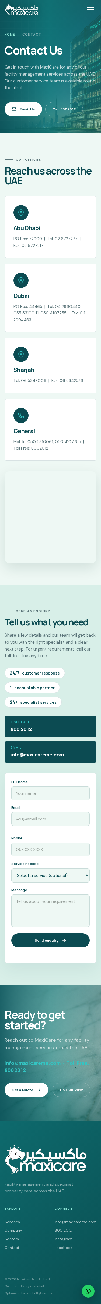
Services (12, 1221)
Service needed (25, 863)
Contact (12, 1247)
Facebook (63, 1247)
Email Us (27, 109)
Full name (19, 781)
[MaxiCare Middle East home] (22, 10)
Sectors (12, 1238)
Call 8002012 (64, 109)
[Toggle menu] (90, 10)
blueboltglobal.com (40, 1293)
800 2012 (63, 1230)
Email (15, 807)
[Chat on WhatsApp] (88, 1291)
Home (10, 34)
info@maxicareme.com (75, 1221)
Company (13, 1230)
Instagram (63, 1238)
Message (19, 889)
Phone (16, 838)
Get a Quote (22, 1089)
